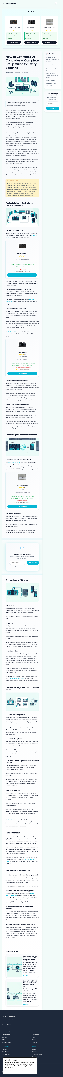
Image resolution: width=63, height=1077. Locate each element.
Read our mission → (7, 1024)
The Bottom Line (50, 80)
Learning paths (36, 1057)
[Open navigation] (59, 3)
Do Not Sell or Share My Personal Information (16, 1071)
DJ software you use (14, 820)
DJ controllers (5, 1051)
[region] (20, 1065)
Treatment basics (6, 1042)
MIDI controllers (6, 1054)
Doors (34, 1039)
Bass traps (4, 1037)
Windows (34, 1042)
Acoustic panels (6, 1032)
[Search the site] (56, 3)
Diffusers (4, 1039)
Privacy (49, 1070)
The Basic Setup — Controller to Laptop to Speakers (52, 59)
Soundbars (4, 1049)
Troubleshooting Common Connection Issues (52, 75)
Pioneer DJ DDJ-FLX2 (14, 463)
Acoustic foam (6, 1034)
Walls (33, 1037)
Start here (35, 1051)
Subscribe (53, 108)
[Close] (35, 1059)
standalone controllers (17, 678)
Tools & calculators (37, 1054)
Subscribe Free (33, 562)
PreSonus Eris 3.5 (13, 332)
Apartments (35, 1034)
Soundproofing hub (37, 1032)
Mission (34, 1049)
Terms (54, 1070)
